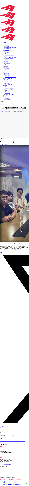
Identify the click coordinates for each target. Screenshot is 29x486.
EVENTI (9, 111)
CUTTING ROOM (5, 441)
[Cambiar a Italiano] (7, 69)
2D (0, 441)
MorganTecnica (3, 111)
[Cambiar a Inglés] (7, 68)
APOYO (5, 2)
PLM (17, 441)
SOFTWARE (20, 441)
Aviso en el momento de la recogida (11, 484)
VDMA (23, 441)
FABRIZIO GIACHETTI (12, 441)
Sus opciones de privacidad (12, 482)
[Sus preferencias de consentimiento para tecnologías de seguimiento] (26, 483)
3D (1, 441)
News (6, 144)
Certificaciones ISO (7, 464)
